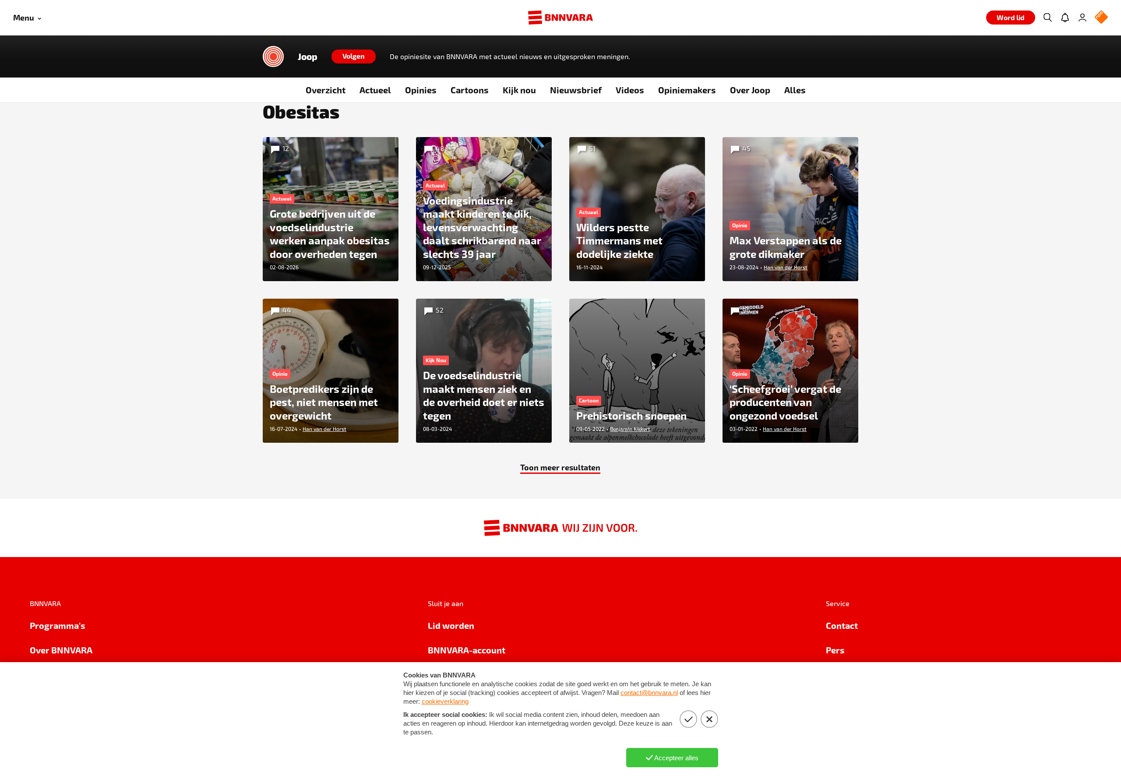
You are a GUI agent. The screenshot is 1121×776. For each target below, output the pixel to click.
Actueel (375, 90)
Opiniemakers (687, 90)
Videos (630, 90)
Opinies (421, 90)
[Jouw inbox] (1065, 17)
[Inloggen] (1082, 17)
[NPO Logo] (1101, 18)
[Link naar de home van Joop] (273, 56)
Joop (307, 56)
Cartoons (470, 90)
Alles (795, 90)
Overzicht (325, 90)
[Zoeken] (1047, 17)
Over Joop (750, 90)
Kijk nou (519, 90)
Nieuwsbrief (576, 90)
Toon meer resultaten (560, 467)
